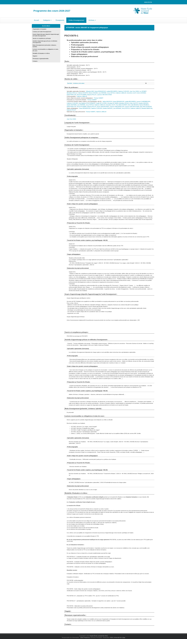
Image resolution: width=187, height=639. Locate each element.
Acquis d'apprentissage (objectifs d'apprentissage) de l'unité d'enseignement (46, 35)
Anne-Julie (133, 104)
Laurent (143, 101)
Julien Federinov (85, 637)
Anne (141, 93)
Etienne (93, 93)
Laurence (104, 94)
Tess (121, 104)
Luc (143, 91)
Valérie (107, 101)
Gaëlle (101, 103)
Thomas (98, 98)
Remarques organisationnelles (41, 58)
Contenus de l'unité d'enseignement (42, 31)
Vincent (81, 94)
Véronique (113, 103)
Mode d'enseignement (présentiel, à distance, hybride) (44, 45)
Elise (134, 103)
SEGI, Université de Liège (117, 637)
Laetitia (111, 91)
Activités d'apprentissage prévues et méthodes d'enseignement (45, 41)
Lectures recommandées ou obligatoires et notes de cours (45, 50)
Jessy (111, 93)
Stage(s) (35, 56)
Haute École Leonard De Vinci (99, 636)
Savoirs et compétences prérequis (42, 38)
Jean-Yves (134, 91)
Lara (102, 93)
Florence (117, 106)
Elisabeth (147, 108)
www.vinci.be (148, 2)
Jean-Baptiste (86, 103)
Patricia (144, 104)
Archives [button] (92, 20)
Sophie (72, 104)
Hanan (100, 91)
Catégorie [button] (46, 20)
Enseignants (60, 20)
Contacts (35, 61)
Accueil (36, 20)
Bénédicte (72, 93)
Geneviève (132, 93)
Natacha (91, 94)
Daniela (143, 103)
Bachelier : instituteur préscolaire (75, 83)
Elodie (71, 94)
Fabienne (123, 91)
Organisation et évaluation (39, 29)
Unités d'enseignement (76, 20)
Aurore (103, 106)
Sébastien (90, 91)
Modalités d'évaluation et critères (41, 53)
